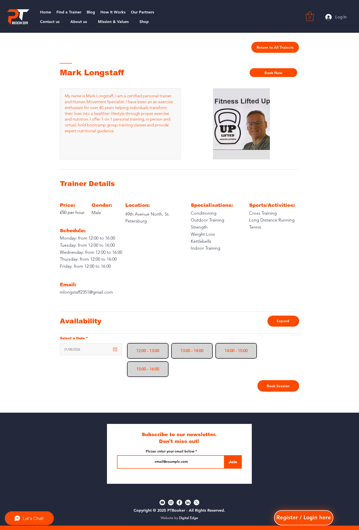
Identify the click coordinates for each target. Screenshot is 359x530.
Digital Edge (188, 518)
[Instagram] (171, 502)
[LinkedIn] (188, 502)
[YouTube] (162, 502)
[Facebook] (179, 502)
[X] (196, 502)
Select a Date (75, 338)
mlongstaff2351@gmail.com (86, 292)
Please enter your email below (170, 451)
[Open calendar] (115, 349)
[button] (310, 16)
